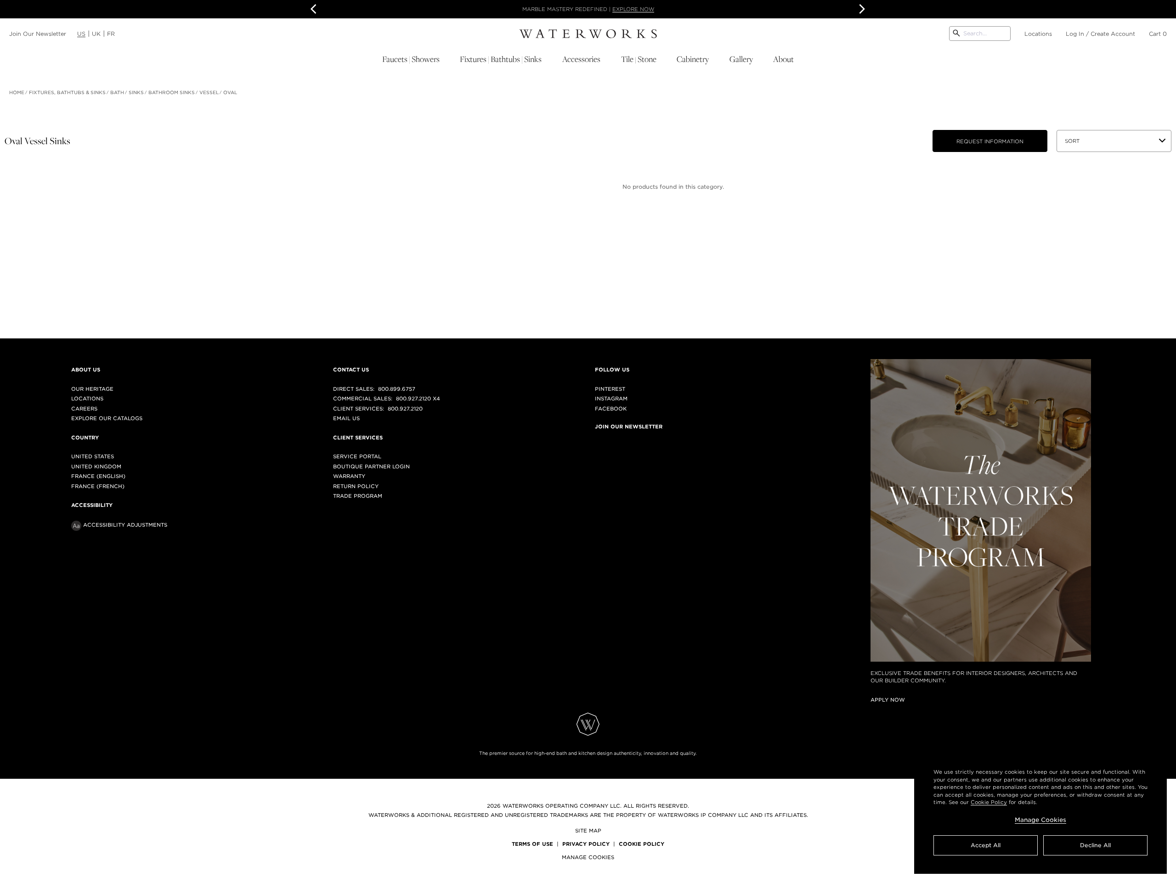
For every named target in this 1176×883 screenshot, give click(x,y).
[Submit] (956, 33)
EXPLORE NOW (633, 9)
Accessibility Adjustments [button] (125, 525)
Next (860, 9)
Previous (315, 9)
